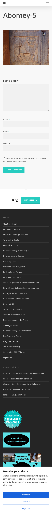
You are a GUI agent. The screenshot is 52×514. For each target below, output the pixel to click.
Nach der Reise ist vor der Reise (16, 298)
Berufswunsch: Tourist (12, 336)
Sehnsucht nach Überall (12, 309)
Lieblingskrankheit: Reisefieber (15, 293)
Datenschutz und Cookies (13, 256)
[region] (26, 490)
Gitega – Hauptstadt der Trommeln (17, 379)
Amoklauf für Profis (11, 240)
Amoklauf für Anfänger (12, 229)
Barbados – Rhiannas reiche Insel (16, 389)
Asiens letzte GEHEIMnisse (14, 352)
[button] (47, 3)
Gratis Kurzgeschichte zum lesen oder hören (21, 282)
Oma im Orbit (8, 304)
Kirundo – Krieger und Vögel (14, 395)
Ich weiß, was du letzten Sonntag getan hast (21, 288)
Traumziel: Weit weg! (11, 347)
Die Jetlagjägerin (10, 261)
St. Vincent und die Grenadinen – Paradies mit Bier (23, 373)
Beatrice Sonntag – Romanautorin (17, 330)
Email (6, 131)
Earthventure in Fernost (12, 272)
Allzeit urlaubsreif (10, 224)
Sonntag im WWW (10, 325)
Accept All (26, 495)
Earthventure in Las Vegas (13, 277)
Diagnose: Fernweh (11, 341)
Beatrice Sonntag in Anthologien (16, 250)
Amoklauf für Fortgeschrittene (15, 234)
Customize (26, 501)
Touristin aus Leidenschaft (14, 314)
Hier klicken (30, 200)
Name (6, 119)
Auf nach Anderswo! (11, 245)
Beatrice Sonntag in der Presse (15, 320)
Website (6, 143)
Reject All (26, 508)
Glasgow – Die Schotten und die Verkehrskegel (22, 384)
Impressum (7, 357)
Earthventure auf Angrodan (14, 266)
